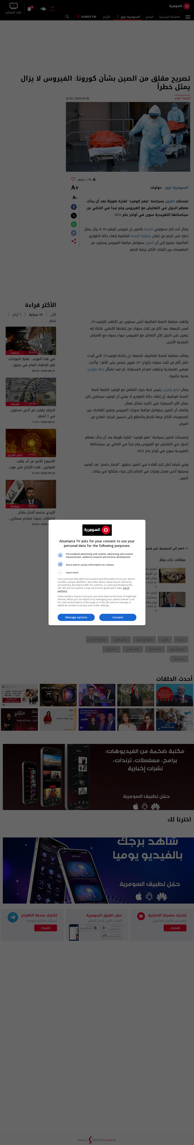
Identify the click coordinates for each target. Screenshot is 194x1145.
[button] (97, 572)
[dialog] (97, 572)
